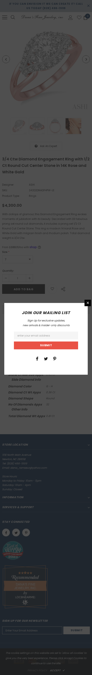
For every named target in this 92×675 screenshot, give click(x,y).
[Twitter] (46, 358)
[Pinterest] (55, 358)
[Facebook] (37, 358)
